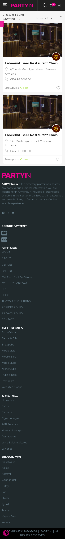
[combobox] (49, 17)
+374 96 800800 (20, 79)
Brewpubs (12, 87)
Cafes (5, 406)
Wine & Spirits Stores (14, 442)
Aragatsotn (8, 461)
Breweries (8, 400)
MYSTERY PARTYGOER (16, 282)
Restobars (8, 381)
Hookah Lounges (12, 430)
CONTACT (8, 319)
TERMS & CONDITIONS (16, 301)
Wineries (7, 448)
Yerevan (6, 522)
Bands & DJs (9, 338)
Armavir (6, 473)
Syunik (6, 504)
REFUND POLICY (12, 307)
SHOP (5, 288)
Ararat (5, 467)
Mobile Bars (9, 356)
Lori (4, 492)
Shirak (5, 498)
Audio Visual (9, 332)
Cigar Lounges (10, 418)
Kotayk (6, 486)
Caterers (7, 412)
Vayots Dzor (9, 516)
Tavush (6, 510)
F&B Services (10, 424)
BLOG (5, 295)
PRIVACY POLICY (12, 313)
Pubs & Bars (9, 374)
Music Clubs (9, 362)
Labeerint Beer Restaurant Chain (31, 63)
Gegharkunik (9, 479)
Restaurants (9, 436)
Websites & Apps (12, 387)
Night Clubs (9, 368)
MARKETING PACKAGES (17, 276)
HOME (6, 252)
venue (17, 188)
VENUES (7, 264)
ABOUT (6, 258)
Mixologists (8, 350)
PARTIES (7, 270)
